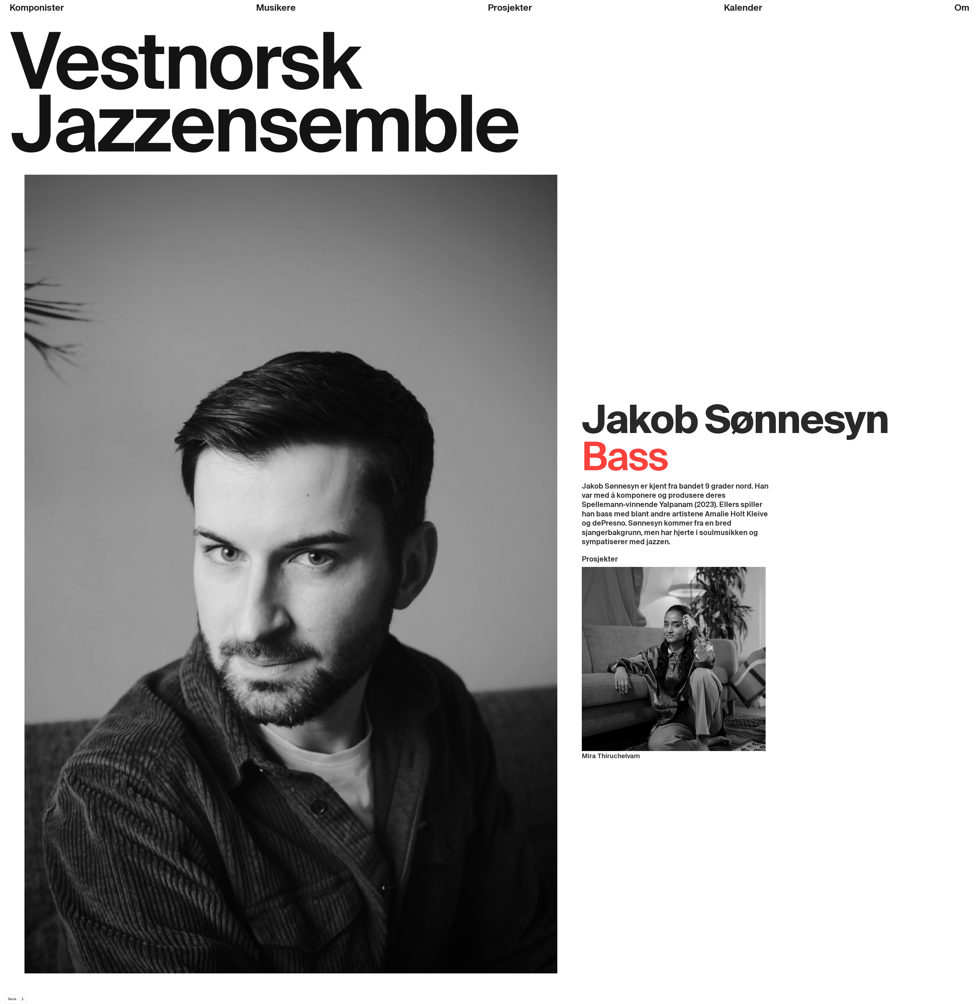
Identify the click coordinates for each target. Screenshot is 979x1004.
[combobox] (16, 999)
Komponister (37, 7)
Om (962, 7)
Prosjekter (510, 7)
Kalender (743, 7)
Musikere (276, 7)
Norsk (12, 999)
